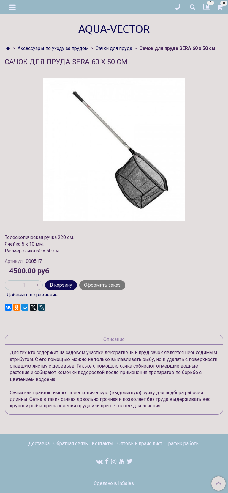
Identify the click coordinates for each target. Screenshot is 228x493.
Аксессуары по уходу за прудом (53, 48)
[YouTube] (121, 461)
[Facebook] (107, 461)
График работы (183, 443)
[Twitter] (129, 461)
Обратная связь (70, 443)
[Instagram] (113, 461)
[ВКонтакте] (8, 307)
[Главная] (8, 48)
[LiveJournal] (41, 307)
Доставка (39, 443)
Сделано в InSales (114, 483)
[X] (33, 307)
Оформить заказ (102, 285)
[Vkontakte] (99, 461)
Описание (114, 339)
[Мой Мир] (24, 307)
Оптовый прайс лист (139, 443)
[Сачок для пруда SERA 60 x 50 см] (114, 149)
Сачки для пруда (114, 48)
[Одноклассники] (16, 307)
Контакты (102, 443)
